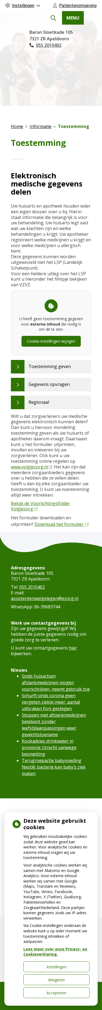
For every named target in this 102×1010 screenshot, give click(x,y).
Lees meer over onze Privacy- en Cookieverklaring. (55, 951)
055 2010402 (32, 587)
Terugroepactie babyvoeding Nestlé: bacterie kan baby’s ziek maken (54, 767)
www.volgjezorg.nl (29, 467)
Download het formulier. (59, 524)
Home (17, 126)
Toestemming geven (50, 366)
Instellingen (56, 966)
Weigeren (56, 979)
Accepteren (56, 992)
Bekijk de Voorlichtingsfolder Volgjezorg (40, 506)
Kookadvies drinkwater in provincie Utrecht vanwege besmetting (49, 747)
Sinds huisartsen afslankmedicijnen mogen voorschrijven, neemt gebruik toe (56, 682)
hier (73, 648)
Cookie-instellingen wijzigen (51, 341)
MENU (72, 18)
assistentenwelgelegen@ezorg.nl (44, 598)
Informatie (40, 126)
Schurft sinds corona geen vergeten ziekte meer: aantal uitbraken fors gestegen (51, 702)
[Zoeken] (53, 18)
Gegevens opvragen (49, 384)
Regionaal (39, 402)
